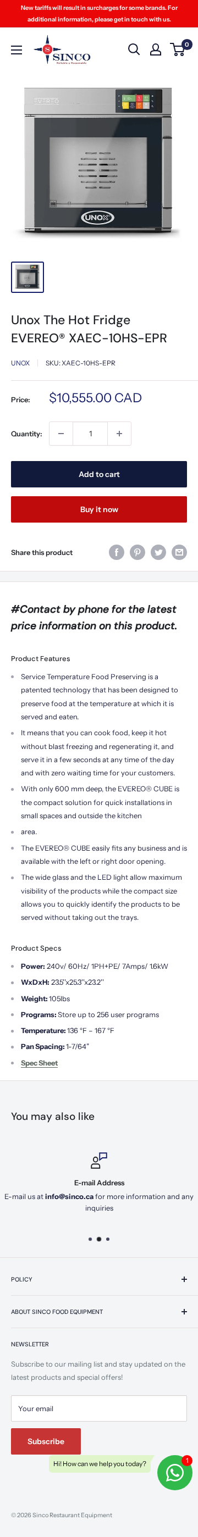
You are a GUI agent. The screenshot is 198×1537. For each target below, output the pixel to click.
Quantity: (26, 433)
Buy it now (99, 509)
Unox (20, 363)
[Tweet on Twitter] (158, 552)
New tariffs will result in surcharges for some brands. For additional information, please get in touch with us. (99, 13)
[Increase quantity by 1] (119, 433)
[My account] (155, 49)
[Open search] (134, 49)
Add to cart (99, 474)
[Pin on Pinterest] (137, 552)
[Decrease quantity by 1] (61, 433)
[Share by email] (179, 552)
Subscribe (46, 1441)
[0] (178, 49)
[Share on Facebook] (116, 552)
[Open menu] (16, 50)
